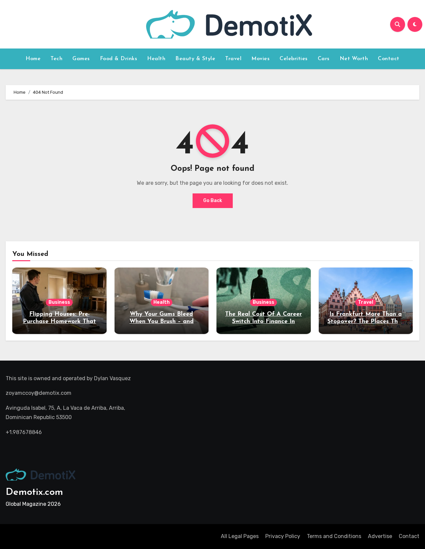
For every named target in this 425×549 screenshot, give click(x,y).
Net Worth (354, 58)
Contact (388, 58)
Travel (233, 58)
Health (156, 58)
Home (33, 58)
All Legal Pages (240, 536)
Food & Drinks (118, 58)
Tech (56, 58)
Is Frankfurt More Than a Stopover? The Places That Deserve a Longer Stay (365, 321)
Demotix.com (34, 492)
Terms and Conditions (334, 536)
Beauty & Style (195, 58)
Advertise (380, 536)
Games (81, 58)
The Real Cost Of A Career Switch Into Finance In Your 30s (263, 321)
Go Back (212, 200)
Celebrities (294, 58)
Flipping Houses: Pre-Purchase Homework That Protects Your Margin (59, 321)
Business (59, 302)
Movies (260, 58)
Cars (324, 58)
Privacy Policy (282, 536)
